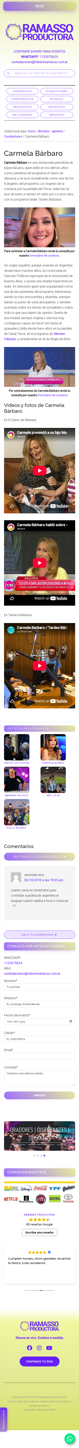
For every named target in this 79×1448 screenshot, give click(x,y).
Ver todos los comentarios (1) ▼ (39, 856)
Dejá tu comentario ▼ (39, 934)
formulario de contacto (44, 255)
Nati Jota (53, 795)
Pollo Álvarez (17, 828)
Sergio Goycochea (16, 763)
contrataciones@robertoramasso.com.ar (39, 62)
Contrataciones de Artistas (51, 1397)
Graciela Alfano (53, 763)
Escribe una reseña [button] (39, 1232)
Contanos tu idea (39, 1361)
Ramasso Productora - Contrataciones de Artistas (39, 32)
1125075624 (49, 57)
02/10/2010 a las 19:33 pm (43, 880)
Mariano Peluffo (16, 795)
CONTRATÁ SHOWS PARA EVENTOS (39, 51)
